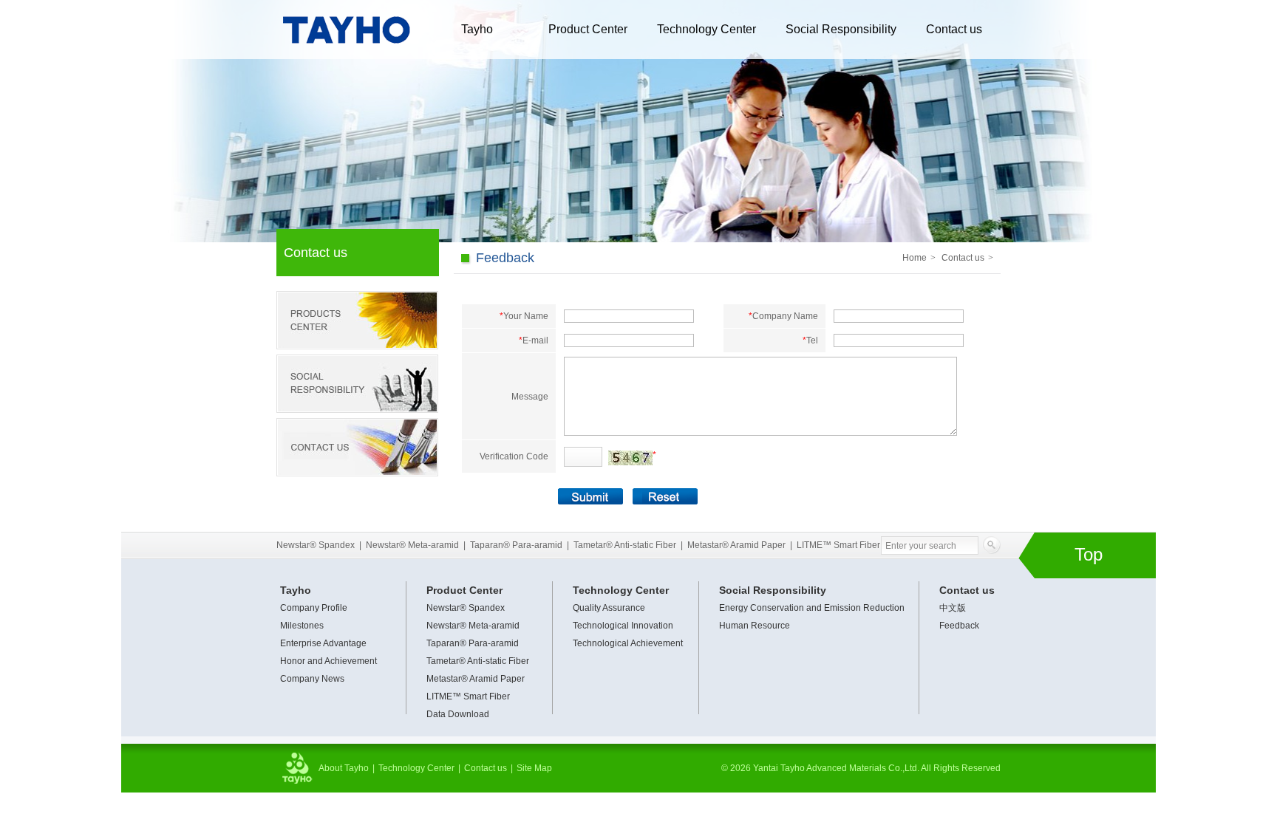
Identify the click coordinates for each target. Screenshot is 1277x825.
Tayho (477, 29)
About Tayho (344, 768)
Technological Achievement (628, 643)
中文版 (952, 608)
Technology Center (706, 29)
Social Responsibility (841, 29)
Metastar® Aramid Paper (736, 545)
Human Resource (754, 625)
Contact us (954, 29)
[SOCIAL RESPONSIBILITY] (357, 384)
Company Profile (313, 608)
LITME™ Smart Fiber (838, 545)
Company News (312, 679)
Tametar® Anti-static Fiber (624, 545)
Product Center (587, 29)
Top (1089, 554)
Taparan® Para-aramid (516, 545)
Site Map (534, 768)
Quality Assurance (609, 608)
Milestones (302, 625)
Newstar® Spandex (315, 545)
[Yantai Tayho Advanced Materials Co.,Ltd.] (345, 55)
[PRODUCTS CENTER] (357, 320)
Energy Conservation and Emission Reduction (812, 608)
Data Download (457, 714)
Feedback (959, 625)
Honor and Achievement (328, 661)
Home (914, 258)
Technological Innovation (623, 625)
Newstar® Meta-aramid (412, 545)
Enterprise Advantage (323, 643)
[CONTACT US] (357, 447)
